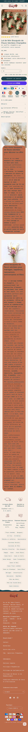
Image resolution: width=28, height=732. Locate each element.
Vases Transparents (19, 559)
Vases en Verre (19, 556)
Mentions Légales (9, 663)
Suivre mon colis (9, 649)
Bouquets (20, 532)
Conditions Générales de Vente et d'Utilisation (14, 680)
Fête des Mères (14, 579)
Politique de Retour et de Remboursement (12, 675)
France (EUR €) (13, 708)
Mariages (8, 572)
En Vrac (9, 536)
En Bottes (17, 536)
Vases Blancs (20, 552)
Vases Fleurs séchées (14, 566)
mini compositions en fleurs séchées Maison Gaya (13, 210)
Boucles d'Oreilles (8, 549)
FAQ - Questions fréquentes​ (13, 653)
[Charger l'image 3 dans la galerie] (15, 33)
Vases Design (7, 559)
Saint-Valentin (14, 586)
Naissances (10, 576)
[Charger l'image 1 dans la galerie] (12, 33)
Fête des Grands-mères (14, 582)
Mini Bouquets (21, 549)
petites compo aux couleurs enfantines (13, 459)
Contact (5, 642)
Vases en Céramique (9, 569)
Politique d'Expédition (11, 666)
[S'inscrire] (23, 691)
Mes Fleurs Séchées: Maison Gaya (15, 722)
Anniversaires (17, 572)
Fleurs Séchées (10, 532)
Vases (12, 552)
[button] (2, 5)
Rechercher (7, 646)
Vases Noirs (8, 556)
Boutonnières (22, 539)
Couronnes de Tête (14, 546)
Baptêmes (18, 576)
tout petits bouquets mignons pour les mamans (14, 420)
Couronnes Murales (14, 542)
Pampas (6, 552)
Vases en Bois (14, 562)
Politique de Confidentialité (13, 670)
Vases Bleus (21, 569)
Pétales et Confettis (9, 539)
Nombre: (3, 68)
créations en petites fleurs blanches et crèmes (12, 334)
